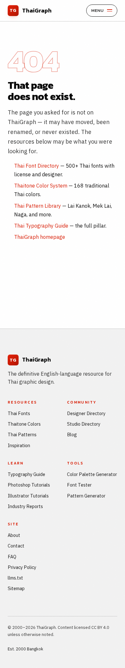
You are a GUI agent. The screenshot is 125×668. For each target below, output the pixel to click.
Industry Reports (25, 506)
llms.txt (15, 578)
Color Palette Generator (92, 474)
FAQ (12, 557)
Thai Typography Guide (41, 225)
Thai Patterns (22, 434)
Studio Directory (83, 424)
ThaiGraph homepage (39, 237)
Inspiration (19, 445)
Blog (72, 434)
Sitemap (16, 588)
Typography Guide (26, 474)
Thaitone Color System (40, 185)
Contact (16, 546)
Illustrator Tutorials (28, 496)
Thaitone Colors (24, 424)
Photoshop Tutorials (29, 485)
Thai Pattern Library (37, 206)
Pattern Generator (86, 496)
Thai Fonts (19, 413)
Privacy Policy (22, 567)
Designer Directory (86, 413)
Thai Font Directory (36, 166)
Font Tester (79, 485)
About (14, 535)
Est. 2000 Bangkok (25, 649)
